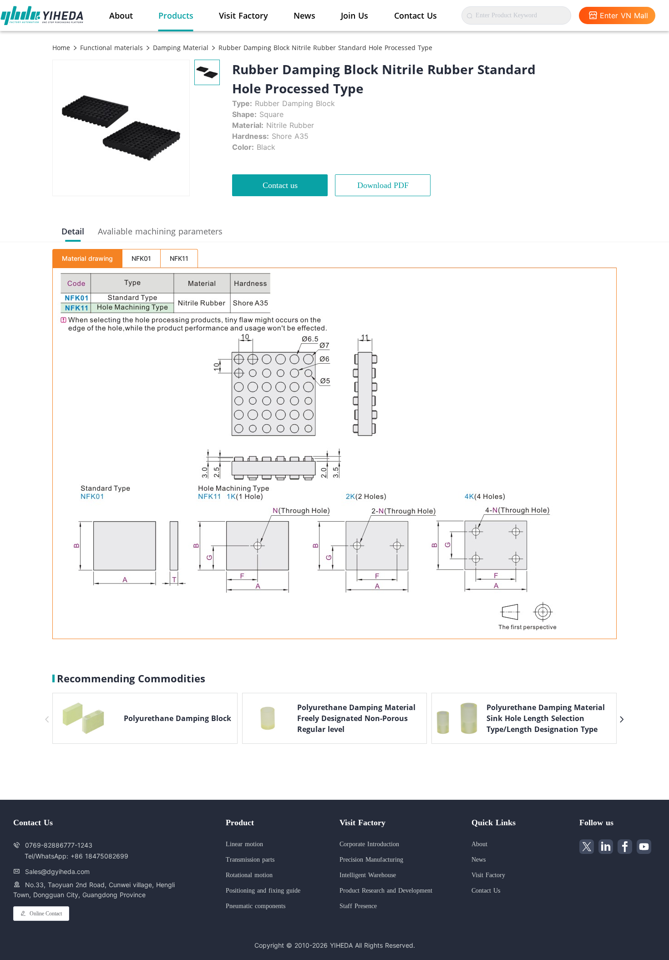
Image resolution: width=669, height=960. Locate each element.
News (304, 15)
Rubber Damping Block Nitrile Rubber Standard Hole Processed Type (324, 47)
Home (61, 47)
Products (175, 15)
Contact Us (415, 15)
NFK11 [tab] (179, 258)
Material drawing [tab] (87, 258)
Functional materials (110, 47)
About (121, 15)
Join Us (354, 15)
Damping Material (179, 47)
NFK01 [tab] (141, 258)
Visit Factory (243, 15)
